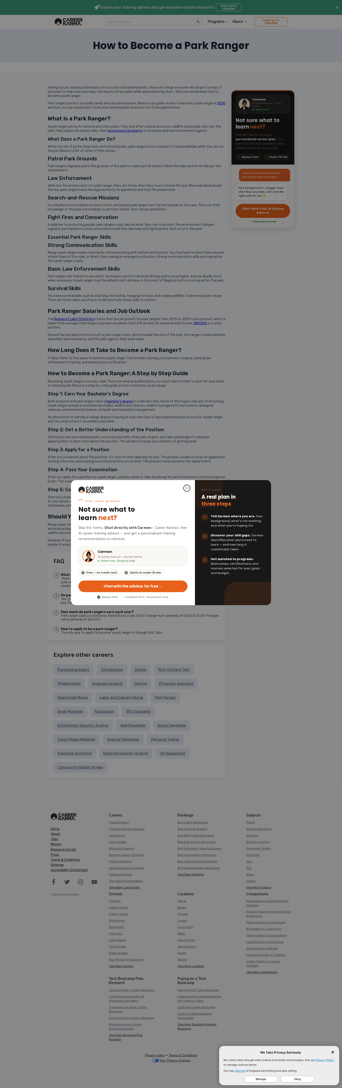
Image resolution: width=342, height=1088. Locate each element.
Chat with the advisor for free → (133, 586)
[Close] (186, 488)
